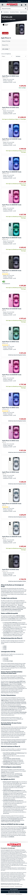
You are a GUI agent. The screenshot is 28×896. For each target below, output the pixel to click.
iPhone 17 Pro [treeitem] (5, 45)
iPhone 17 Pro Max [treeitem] (6, 41)
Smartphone (6, 11)
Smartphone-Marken (14, 11)
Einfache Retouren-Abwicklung (14, 1)
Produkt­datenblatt (6, 283)
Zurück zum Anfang (14, 842)
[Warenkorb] (25, 4)
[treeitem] (14, 49)
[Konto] (21, 4)
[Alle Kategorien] (2, 4)
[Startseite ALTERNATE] (12, 4)
